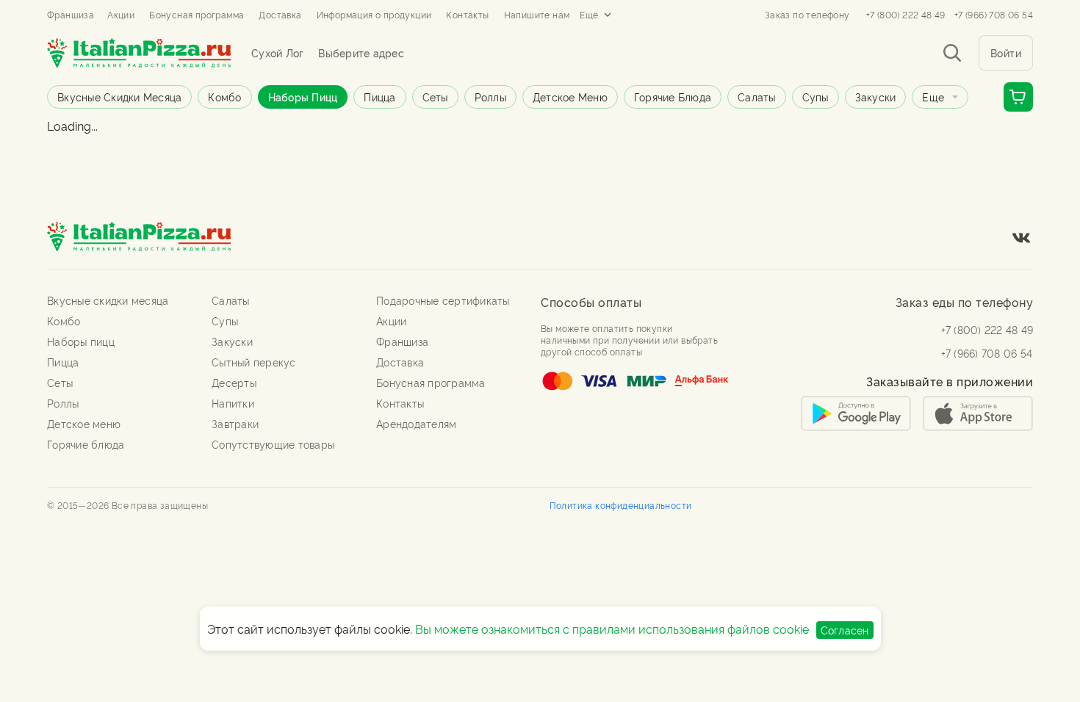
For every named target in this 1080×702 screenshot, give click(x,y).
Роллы (490, 97)
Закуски (875, 97)
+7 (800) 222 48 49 (906, 15)
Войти (1006, 52)
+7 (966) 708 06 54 (993, 15)
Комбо (224, 97)
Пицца (379, 97)
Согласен (845, 630)
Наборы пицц (303, 97)
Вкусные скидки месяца (119, 97)
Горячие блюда (672, 97)
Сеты (435, 97)
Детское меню (570, 97)
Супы (815, 97)
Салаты (757, 97)
